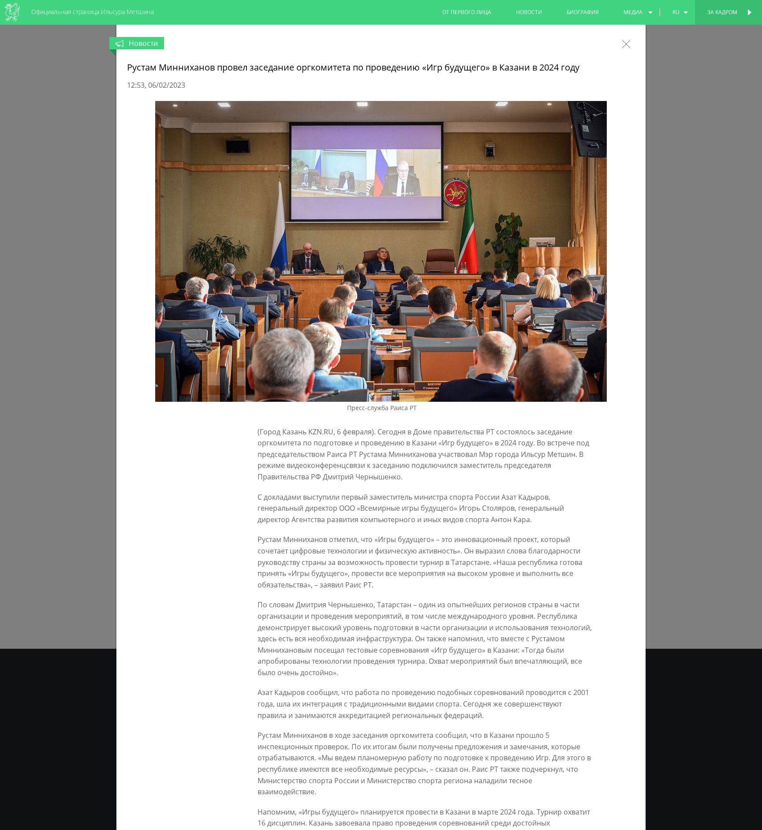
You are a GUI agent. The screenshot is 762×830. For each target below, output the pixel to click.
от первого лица (466, 12)
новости (529, 12)
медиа (633, 12)
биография (583, 12)
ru (676, 12)
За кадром (722, 12)
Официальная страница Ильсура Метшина (92, 11)
